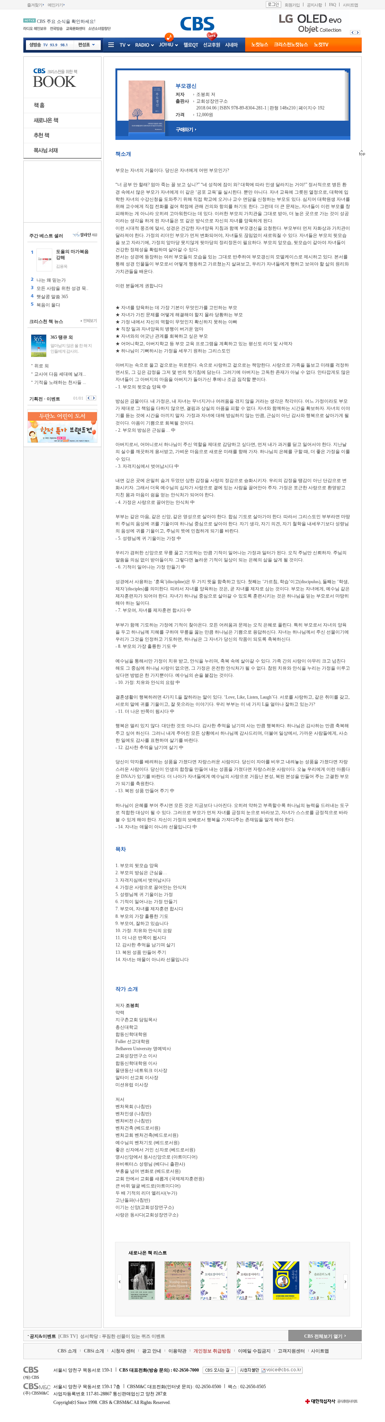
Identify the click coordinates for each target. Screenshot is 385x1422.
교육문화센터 (75, 28)
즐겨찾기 (34, 5)
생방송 (35, 44)
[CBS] (197, 23)
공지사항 (314, 5)
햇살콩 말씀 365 (52, 296)
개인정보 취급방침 (212, 1351)
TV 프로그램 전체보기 (128, 45)
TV (45, 46)
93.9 (54, 46)
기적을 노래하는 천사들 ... (60, 382)
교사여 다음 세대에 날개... (60, 374)
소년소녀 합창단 (99, 28)
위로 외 (41, 365)
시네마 (231, 45)
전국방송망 (56, 28)
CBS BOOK (62, 77)
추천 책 (62, 135)
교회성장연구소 (212, 101)
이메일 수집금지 (254, 1351)
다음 (358, 32)
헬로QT (191, 45)
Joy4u (166, 45)
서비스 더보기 (111, 45)
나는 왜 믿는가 (51, 280)
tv (123, 45)
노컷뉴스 (259, 45)
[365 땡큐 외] (39, 345)
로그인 (273, 4)
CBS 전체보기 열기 (323, 1336)
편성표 (86, 45)
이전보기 (88, 398)
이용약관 (177, 1351)
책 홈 (62, 105)
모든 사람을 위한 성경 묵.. (62, 288)
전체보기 (88, 321)
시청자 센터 (123, 1351)
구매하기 (188, 130)
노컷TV (321, 45)
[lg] (310, 36)
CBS (37, 1371)
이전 (352, 32)
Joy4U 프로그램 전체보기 (176, 45)
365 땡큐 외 (61, 337)
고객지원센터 (291, 1351)
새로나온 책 (62, 120)
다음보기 (94, 398)
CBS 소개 (67, 1351)
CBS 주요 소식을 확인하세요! (66, 21)
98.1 (63, 46)
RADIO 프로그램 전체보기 (152, 45)
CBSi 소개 (94, 1351)
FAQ (332, 5)
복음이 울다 (48, 305)
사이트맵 (350, 5)
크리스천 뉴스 (291, 45)
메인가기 (55, 5)
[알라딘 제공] (84, 235)
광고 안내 (151, 1351)
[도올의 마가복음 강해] (44, 260)
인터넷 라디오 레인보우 (35, 28)
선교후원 (211, 45)
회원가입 (292, 5)
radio (142, 45)
